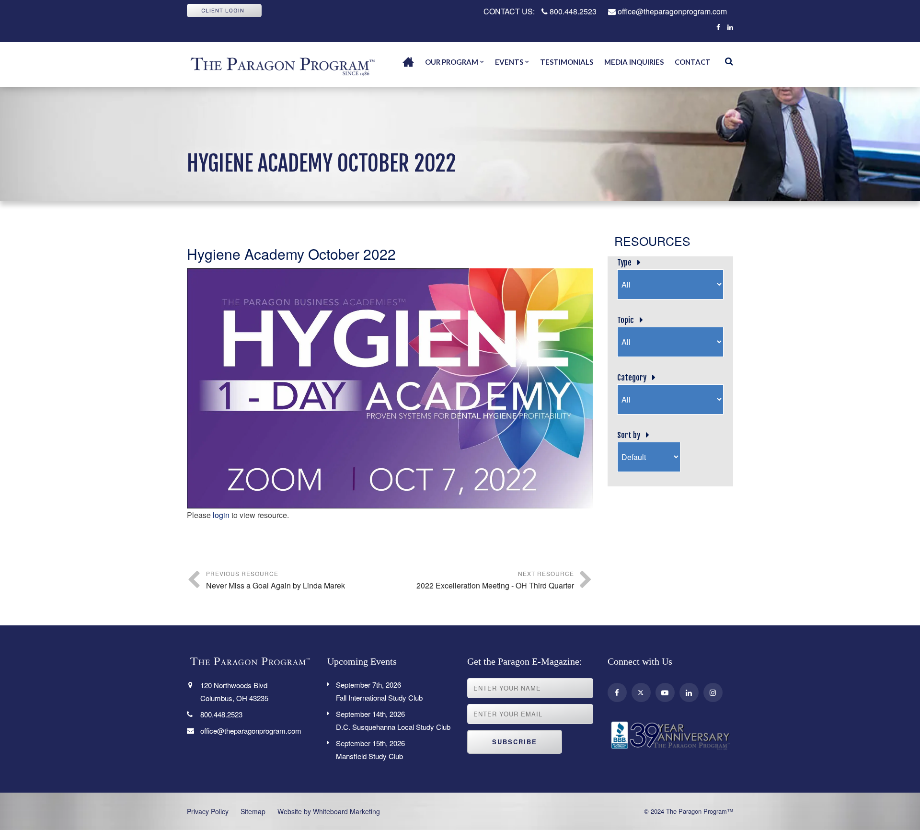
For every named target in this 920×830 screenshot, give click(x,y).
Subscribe (514, 741)
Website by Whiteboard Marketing (328, 811)
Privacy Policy (208, 811)
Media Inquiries (634, 62)
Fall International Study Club (379, 691)
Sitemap (253, 811)
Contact (693, 62)
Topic (625, 320)
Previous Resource (275, 580)
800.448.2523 (572, 11)
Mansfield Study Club (370, 749)
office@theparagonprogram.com (671, 11)
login (221, 514)
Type (624, 262)
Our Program (451, 62)
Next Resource (495, 580)
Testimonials (566, 62)
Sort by (628, 435)
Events (509, 62)
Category (631, 377)
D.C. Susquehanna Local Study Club (393, 720)
